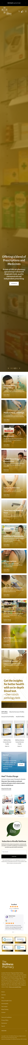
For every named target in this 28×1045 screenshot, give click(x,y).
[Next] (25, 3)
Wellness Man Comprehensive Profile (7, 898)
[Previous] (2, 3)
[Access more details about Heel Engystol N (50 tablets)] (15, 970)
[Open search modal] (19, 11)
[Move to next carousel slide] (20, 525)
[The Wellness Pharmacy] (6, 11)
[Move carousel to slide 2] (13, 525)
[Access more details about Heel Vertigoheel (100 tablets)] (3, 970)
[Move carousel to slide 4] (17, 525)
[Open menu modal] (25, 11)
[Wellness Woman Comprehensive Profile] (19, 886)
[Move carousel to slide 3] (15, 525)
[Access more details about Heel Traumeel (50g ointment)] (3, 959)
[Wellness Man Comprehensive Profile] (7, 886)
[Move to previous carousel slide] (8, 525)
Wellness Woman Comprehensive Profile (19, 898)
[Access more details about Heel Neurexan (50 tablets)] (15, 959)
